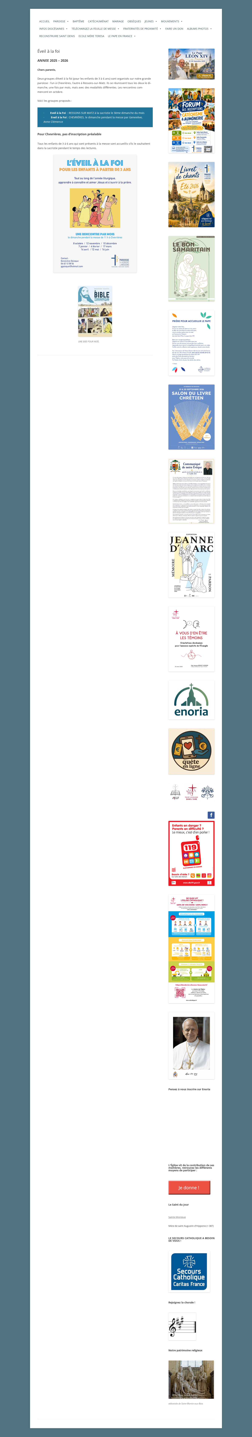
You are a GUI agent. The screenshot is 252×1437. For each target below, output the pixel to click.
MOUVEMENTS (170, 21)
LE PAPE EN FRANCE (120, 36)
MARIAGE (118, 21)
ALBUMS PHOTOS (197, 28)
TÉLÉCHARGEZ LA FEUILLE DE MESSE (94, 28)
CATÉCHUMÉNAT (98, 21)
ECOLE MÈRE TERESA (91, 36)
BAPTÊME (78, 21)
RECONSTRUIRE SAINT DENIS (57, 36)
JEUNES (149, 21)
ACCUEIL (44, 21)
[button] (175, 791)
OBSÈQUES (134, 21)
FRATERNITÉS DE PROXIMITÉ (140, 28)
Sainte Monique (177, 1217)
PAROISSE (59, 21)
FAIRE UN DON (174, 28)
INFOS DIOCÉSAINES (51, 28)
